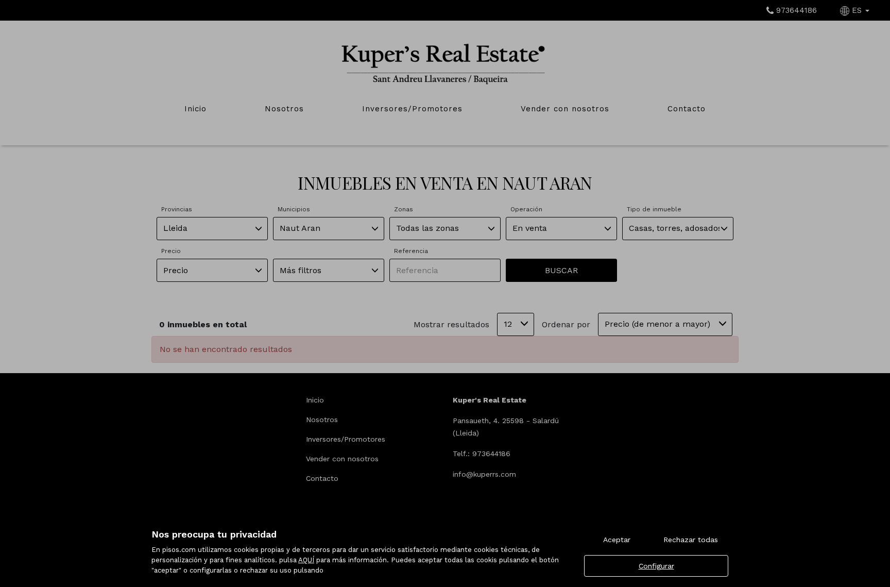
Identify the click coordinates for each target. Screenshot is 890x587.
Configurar (656, 566)
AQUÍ (306, 560)
